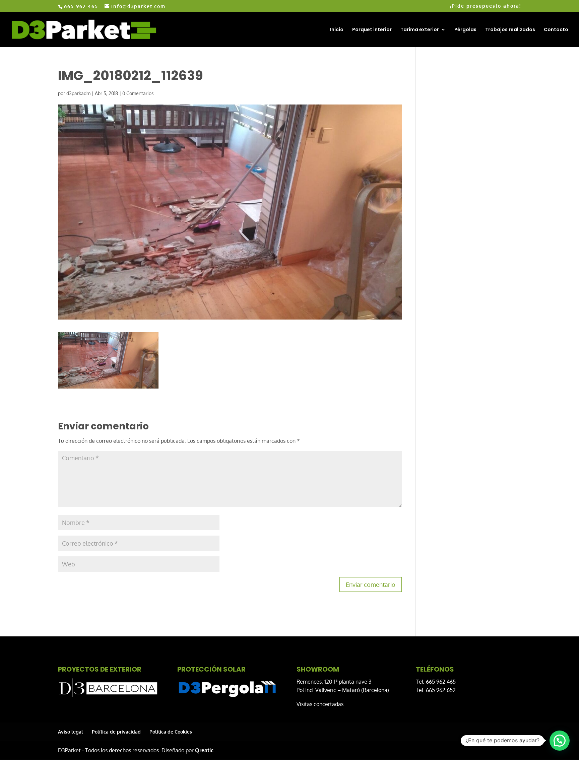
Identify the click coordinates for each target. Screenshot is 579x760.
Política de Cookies (170, 732)
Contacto (556, 30)
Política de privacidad (116, 732)
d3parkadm (78, 93)
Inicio (336, 30)
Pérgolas (465, 30)
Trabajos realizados (510, 30)
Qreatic (204, 750)
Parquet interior (372, 30)
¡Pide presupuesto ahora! (485, 6)
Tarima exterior (419, 30)
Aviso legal (70, 732)
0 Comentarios (138, 93)
